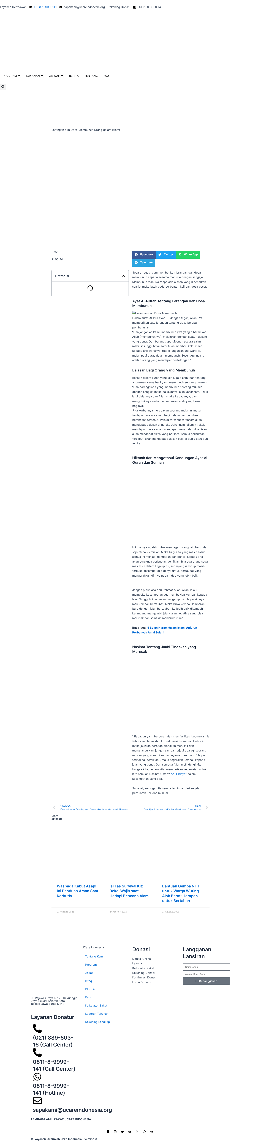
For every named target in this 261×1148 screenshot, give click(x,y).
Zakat (89, 973)
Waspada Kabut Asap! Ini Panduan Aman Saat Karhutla (77, 891)
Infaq (88, 981)
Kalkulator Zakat (96, 1005)
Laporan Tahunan (96, 1013)
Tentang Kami (94, 956)
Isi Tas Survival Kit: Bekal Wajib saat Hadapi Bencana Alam (129, 891)
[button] (3, 87)
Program (91, 964)
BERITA (90, 989)
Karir (88, 997)
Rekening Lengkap (97, 1022)
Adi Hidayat (179, 774)
